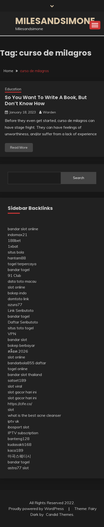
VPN (12, 333)
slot (11, 409)
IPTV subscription (23, 432)
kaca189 (15, 450)
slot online (16, 287)
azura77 (15, 304)
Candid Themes (59, 514)
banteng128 (19, 438)
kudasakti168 (19, 444)
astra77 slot (18, 467)
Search (78, 178)
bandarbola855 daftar (27, 362)
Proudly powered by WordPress (36, 508)
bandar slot (17, 339)
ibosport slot (18, 427)
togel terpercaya (22, 263)
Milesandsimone (55, 21)
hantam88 (17, 257)
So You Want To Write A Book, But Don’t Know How (46, 100)
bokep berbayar (21, 345)
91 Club (14, 275)
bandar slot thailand (25, 374)
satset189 (17, 380)
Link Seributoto (21, 310)
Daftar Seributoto (23, 322)
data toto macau (22, 281)
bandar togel (19, 269)
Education (13, 89)
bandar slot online (23, 228)
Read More (19, 147)
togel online (18, 368)
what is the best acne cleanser (34, 415)
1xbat (13, 246)
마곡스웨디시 (19, 456)
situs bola (16, 252)
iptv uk (13, 421)
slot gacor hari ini (22, 392)
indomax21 (17, 234)
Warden (49, 112)
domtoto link (18, 298)
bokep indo (17, 292)
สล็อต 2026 (18, 351)
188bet (14, 240)
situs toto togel (21, 327)
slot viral (15, 386)
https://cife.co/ (20, 403)
